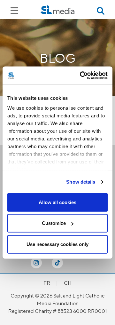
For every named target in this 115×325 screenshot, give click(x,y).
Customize (54, 223)
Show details (80, 182)
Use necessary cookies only (57, 244)
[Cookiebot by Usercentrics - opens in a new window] (81, 75)
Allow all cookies (57, 202)
